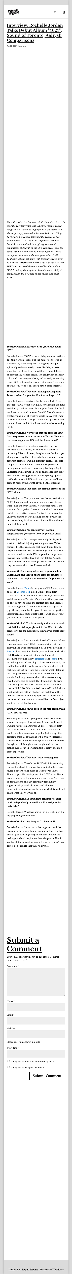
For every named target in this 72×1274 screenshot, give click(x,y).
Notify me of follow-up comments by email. (33, 1061)
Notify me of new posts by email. (27, 1067)
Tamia (27, 588)
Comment (12, 966)
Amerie (10, 651)
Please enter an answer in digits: (24, 1042)
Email (10, 1014)
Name (10, 1001)
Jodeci (54, 658)
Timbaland (40, 658)
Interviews (22, 46)
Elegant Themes (30, 1269)
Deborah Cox (23, 591)
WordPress (58, 1269)
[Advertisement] (36, 93)
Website (11, 1028)
